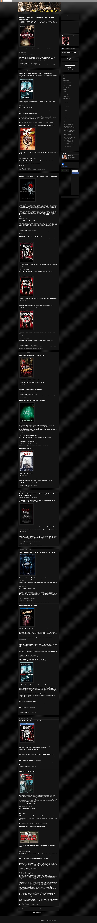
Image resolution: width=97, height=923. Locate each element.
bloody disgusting (25, 231)
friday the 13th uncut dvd (38, 348)
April (65, 94)
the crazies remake (43, 231)
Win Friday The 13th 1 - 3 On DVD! (30, 236)
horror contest (31, 904)
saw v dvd (27, 486)
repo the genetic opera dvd (48, 395)
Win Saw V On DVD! (26, 448)
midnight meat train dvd (39, 122)
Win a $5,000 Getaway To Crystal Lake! (32, 826)
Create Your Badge (65, 166)
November (66, 82)
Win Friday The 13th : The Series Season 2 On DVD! (36, 125)
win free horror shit (37, 904)
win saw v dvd (39, 486)
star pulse (37, 656)
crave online (24, 445)
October (66, 83)
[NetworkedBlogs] (75, 172)
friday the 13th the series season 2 (38, 169)
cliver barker (24, 713)
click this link (40, 224)
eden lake (31, 823)
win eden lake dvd (43, 823)
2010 (64, 77)
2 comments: (34, 543)
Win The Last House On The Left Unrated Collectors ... (69, 101)
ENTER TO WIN (42, 21)
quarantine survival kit (43, 445)
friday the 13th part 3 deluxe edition (26, 348)
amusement (24, 656)
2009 (64, 78)
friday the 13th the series (26, 169)
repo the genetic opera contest (37, 395)
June (65, 91)
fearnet (23, 64)
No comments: (34, 63)
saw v (23, 486)
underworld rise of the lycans (27, 602)
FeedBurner (72, 69)
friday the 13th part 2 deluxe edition (43, 346)
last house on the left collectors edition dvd (42, 64)
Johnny (71, 155)
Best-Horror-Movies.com (27, 806)
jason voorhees (40, 767)
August (66, 87)
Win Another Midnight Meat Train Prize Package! (35, 73)
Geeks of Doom (25, 699)
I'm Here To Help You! (26, 873)
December (66, 80)
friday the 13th (24, 346)
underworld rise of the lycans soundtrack (41, 602)
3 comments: (34, 712)
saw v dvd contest (32, 486)
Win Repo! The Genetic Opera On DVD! (32, 355)
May (65, 92)
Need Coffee (24, 155)
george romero (32, 231)
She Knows (24, 384)
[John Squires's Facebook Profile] (63, 165)
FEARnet (24, 52)
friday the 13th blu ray (32, 767)
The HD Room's (31, 238)
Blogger (55, 920)
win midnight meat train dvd (49, 122)
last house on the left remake (36, 545)
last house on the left (29, 64)
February (66, 98)
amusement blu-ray (30, 656)
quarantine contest (35, 445)
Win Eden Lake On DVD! (27, 771)
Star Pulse (24, 586)
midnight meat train (30, 122)
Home (41, 908)
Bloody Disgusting (25, 218)
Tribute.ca (24, 531)
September (66, 85)
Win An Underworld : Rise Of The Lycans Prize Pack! (37, 552)
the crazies (37, 231)
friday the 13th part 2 (32, 346)
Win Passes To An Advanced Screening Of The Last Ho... (69, 127)
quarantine (29, 445)
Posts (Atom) (40, 912)
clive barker (24, 122)
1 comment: (33, 902)
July (65, 89)
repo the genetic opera (26, 395)
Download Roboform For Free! (68, 18)
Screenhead (24, 105)
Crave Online (24, 432)
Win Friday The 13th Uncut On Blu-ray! (32, 721)
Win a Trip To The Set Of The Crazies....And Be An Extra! (38, 176)
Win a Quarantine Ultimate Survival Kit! (32, 400)
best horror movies (25, 823)
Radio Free (24, 266)
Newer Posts (22, 908)
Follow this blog (75, 172)
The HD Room (25, 752)
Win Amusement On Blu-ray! (28, 605)
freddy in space (25, 904)
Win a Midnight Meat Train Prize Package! (33, 660)
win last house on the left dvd (28, 66)
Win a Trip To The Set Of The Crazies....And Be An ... (69, 113)
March (65, 96)
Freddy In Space (48, 118)
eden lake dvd (36, 823)
